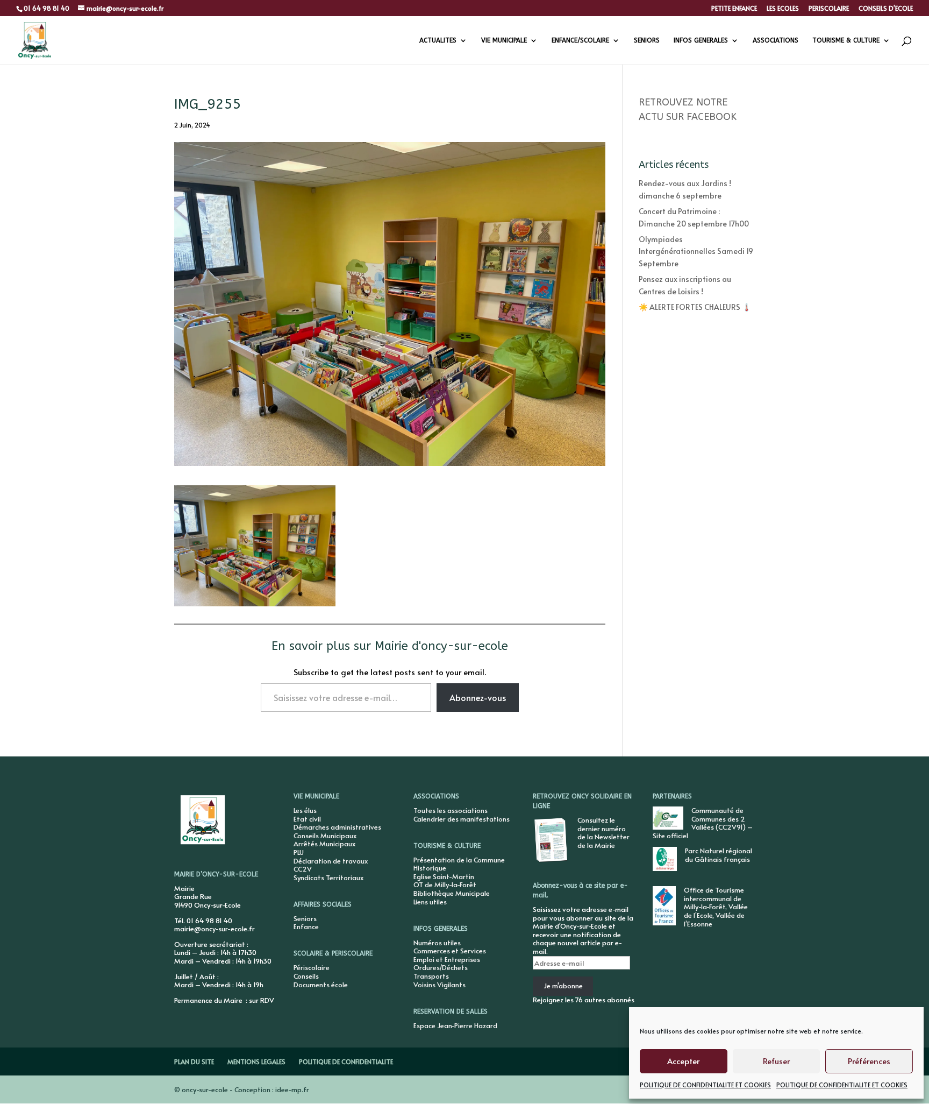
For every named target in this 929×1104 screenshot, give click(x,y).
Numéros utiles (437, 942)
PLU (299, 852)
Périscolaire (312, 967)
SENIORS (647, 40)
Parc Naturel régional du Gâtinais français (718, 855)
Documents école (321, 984)
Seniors (305, 918)
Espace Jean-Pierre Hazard (455, 1025)
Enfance (306, 926)
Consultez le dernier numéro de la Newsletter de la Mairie (603, 832)
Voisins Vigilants (439, 984)
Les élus (305, 810)
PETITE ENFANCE (734, 8)
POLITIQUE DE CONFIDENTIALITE (346, 1061)
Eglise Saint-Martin (443, 876)
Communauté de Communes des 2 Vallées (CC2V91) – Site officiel (703, 822)
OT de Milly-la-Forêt (444, 884)
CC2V (303, 869)
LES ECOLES (783, 8)
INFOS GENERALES (701, 40)
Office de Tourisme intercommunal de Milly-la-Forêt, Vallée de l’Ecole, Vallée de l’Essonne (716, 906)
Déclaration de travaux (331, 861)
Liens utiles (430, 902)
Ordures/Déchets (440, 967)
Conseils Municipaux (325, 835)
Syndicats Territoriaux (328, 877)
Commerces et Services (449, 951)
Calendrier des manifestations (461, 819)
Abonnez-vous (477, 697)
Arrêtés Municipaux (324, 843)
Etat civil (307, 819)
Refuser (776, 1060)
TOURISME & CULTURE (846, 40)
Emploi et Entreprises (446, 959)
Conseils (306, 976)
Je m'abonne (563, 985)
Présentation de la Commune (459, 860)
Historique (429, 868)
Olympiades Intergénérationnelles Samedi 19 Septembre (696, 251)
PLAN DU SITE (194, 1061)
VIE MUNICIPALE (504, 40)
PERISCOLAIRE (829, 8)
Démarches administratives (337, 827)
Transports (431, 976)
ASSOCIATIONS (775, 40)
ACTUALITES (437, 40)
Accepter (683, 1060)
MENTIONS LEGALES (256, 1061)
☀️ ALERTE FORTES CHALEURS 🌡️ (695, 307)
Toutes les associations (450, 810)
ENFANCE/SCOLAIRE (580, 40)
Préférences (869, 1060)
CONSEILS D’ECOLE (886, 8)
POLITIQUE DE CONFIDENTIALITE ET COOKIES (705, 1084)
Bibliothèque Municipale (451, 893)
